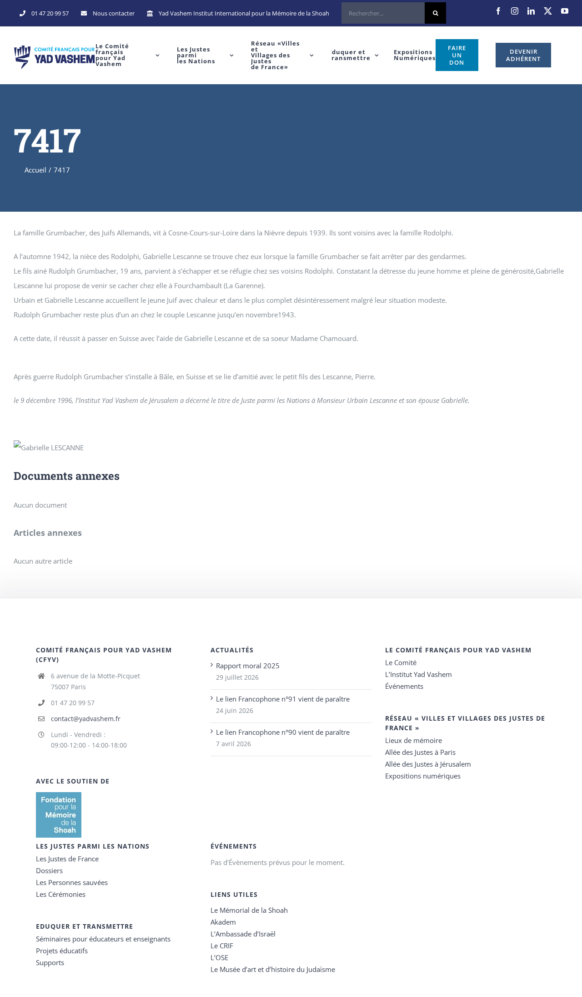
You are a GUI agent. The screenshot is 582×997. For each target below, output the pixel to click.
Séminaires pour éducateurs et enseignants (103, 938)
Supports (50, 962)
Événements (404, 686)
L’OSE (219, 957)
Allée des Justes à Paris (420, 752)
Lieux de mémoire (413, 740)
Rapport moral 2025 (248, 665)
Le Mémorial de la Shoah (249, 910)
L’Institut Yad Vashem (418, 674)
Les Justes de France (67, 858)
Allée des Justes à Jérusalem (428, 763)
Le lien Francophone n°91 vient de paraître (283, 698)
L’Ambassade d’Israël (243, 933)
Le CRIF (222, 945)
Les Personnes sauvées (72, 882)
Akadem (223, 921)
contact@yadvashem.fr (85, 718)
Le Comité (400, 662)
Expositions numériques (423, 775)
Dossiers (49, 870)
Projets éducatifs (62, 950)
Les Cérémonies (60, 894)
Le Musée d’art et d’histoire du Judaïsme (273, 969)
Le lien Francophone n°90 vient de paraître (283, 732)
